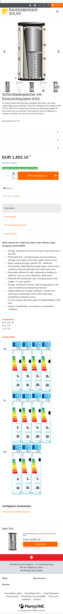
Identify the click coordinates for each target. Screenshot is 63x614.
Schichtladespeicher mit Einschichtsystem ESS (39, 534)
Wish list (8, 188)
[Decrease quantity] (13, 178)
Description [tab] (9, 208)
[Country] (40, 5)
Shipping (17, 196)
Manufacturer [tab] (10, 234)
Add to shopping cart (37, 175)
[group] (12, 541)
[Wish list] (49, 5)
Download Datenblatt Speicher (16, 512)
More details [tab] (10, 216)
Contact (37, 599)
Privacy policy (12, 596)
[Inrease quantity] (13, 174)
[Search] (44, 5)
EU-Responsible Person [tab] (15, 225)
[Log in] (30, 5)
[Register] (35, 5)
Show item (40, 544)
